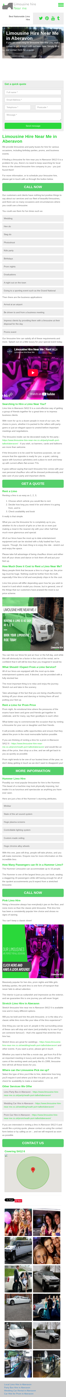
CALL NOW (33, 187)
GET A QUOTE (33, 484)
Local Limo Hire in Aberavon (17, 1384)
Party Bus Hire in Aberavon (17, 1387)
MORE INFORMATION (33, 771)
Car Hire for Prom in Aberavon (18, 1393)
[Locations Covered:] (3, 5)
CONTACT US (33, 1143)
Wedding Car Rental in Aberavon (20, 1390)
